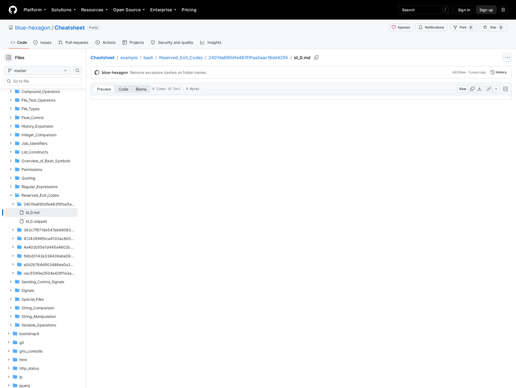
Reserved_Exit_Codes (181, 57)
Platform (33, 9)
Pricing (189, 9)
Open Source (127, 9)
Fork (466, 27)
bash (148, 57)
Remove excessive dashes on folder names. (168, 72)
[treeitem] (41, 212)
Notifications (434, 27)
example (129, 57)
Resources (92, 9)
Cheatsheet (70, 27)
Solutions (61, 9)
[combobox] (45, 81)
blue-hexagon (33, 27)
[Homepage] (13, 9)
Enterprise (161, 9)
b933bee (459, 72)
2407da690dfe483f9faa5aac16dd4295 (248, 57)
